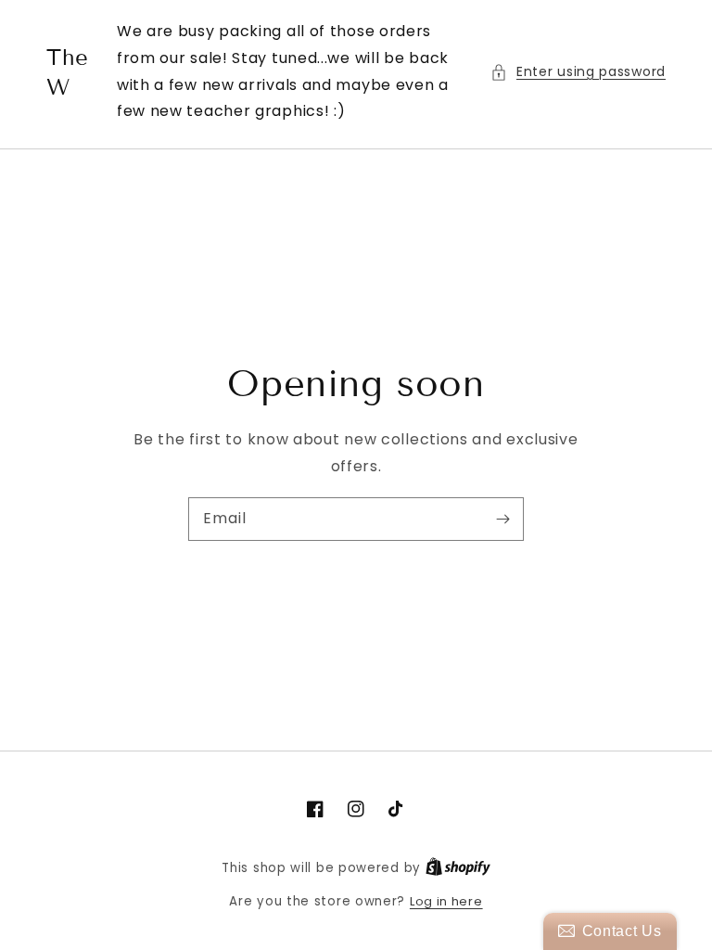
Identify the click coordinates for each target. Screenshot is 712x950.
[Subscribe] (502, 518)
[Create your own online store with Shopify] (458, 868)
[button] (578, 71)
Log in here (446, 901)
